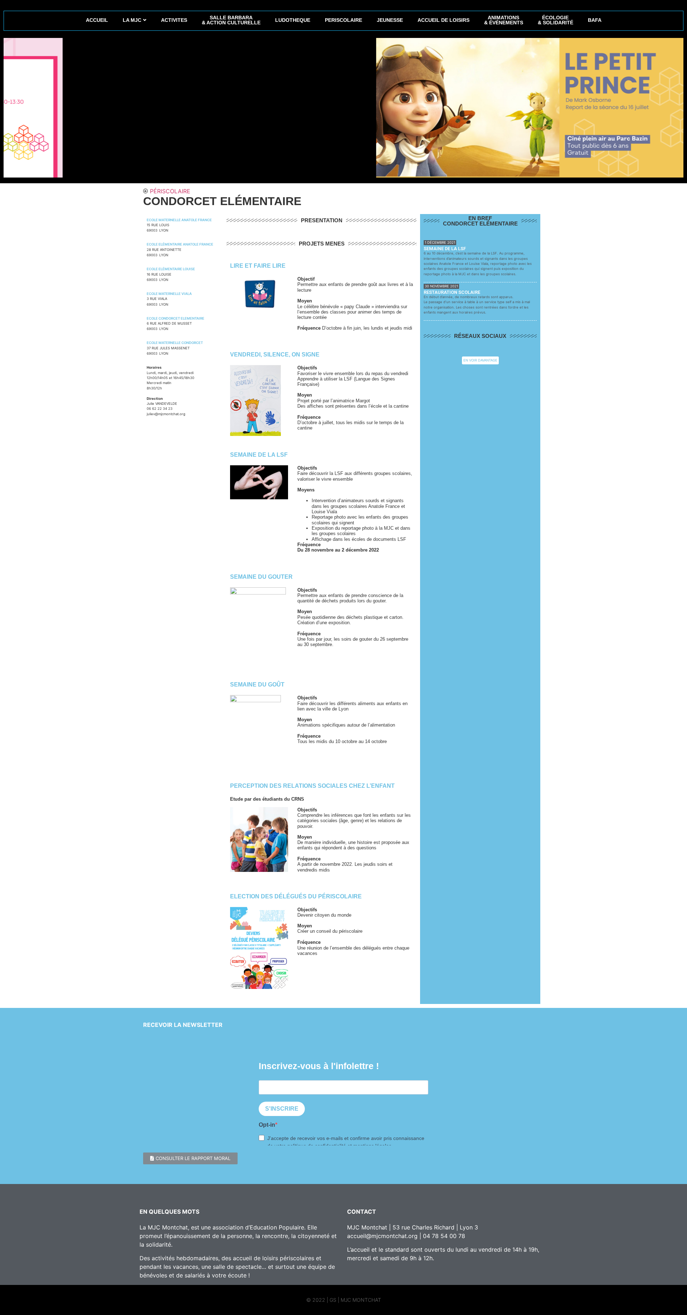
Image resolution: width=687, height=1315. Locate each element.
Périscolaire (170, 191)
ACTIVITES (174, 20)
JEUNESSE (390, 20)
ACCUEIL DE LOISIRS (443, 20)
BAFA (594, 20)
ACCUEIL (97, 20)
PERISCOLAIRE (343, 20)
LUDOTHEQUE (292, 20)
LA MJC (132, 20)
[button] (190, 1158)
